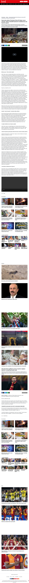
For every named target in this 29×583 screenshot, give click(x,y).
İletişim (13, 576)
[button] (24, 45)
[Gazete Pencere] (3, 1)
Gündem (7, 17)
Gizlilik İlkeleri (16, 576)
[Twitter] (3, 45)
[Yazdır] (22, 45)
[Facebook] (2, 45)
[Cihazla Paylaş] (9, 45)
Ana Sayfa (3, 17)
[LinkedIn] (6, 45)
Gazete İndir (25, 1)
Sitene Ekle (20, 576)
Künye (11, 576)
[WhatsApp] (7, 45)
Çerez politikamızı (11, 581)
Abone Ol (21, 1)
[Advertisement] (14, 256)
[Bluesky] (4, 45)
